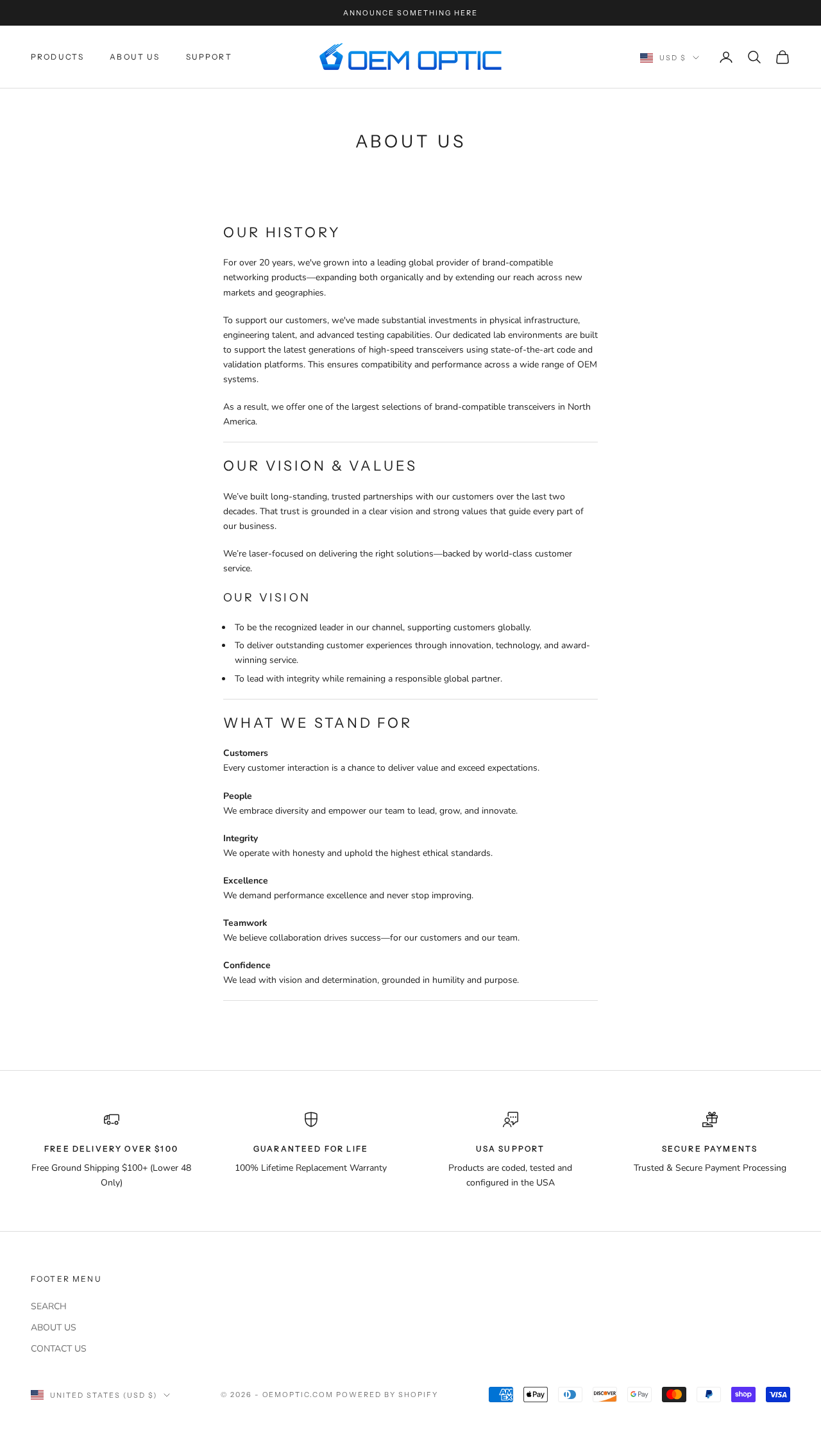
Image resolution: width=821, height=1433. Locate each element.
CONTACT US (59, 1349)
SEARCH (49, 1306)
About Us (135, 57)
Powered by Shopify (387, 1394)
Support (209, 57)
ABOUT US (53, 1327)
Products (57, 57)
